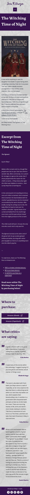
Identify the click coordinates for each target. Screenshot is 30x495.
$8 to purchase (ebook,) (12, 270)
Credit (20, 489)
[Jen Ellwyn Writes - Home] (15, 4)
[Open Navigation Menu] (15, 9)
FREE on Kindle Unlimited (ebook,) (15, 268)
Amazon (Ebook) (13, 315)
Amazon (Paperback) (13, 321)
